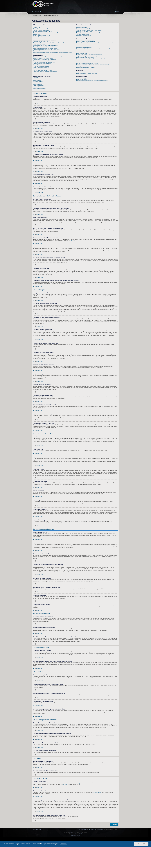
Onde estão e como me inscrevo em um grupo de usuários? (89, 30)
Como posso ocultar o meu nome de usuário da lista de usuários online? (48, 42)
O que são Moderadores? (81, 27)
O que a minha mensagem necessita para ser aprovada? (45, 71)
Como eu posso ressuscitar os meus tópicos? (43, 72)
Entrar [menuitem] (117, 11)
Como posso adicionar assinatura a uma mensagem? (44, 59)
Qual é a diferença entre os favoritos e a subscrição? (87, 63)
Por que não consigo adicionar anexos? (41, 66)
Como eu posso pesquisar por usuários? (85, 57)
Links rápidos (36, 11)
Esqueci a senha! (36, 34)
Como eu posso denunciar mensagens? (41, 68)
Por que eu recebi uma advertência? (40, 67)
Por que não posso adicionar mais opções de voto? (44, 62)
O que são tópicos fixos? (38, 85)
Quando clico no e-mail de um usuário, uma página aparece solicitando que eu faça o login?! (52, 52)
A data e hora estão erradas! (39, 44)
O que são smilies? (37, 80)
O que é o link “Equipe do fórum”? (83, 35)
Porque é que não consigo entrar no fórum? (42, 31)
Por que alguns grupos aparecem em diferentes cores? (88, 32)
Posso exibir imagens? (38, 81)
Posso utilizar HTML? (37, 78)
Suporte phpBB (78, 833)
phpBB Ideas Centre (97, 792)
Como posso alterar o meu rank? (40, 50)
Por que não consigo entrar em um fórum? (42, 64)
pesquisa (40, 803)
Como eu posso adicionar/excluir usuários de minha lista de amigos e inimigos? (93, 48)
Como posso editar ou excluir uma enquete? (42, 63)
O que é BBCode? (37, 77)
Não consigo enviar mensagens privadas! (85, 40)
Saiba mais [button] (63, 844)
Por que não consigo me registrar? (40, 28)
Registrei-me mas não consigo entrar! (41, 30)
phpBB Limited (82, 783)
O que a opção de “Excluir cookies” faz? (41, 36)
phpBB (72, 240)
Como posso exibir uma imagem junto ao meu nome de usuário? (46, 49)
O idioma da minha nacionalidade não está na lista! (43, 46)
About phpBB (66, 784)
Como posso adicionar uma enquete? (41, 60)
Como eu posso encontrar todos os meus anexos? (87, 73)
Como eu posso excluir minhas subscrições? (86, 67)
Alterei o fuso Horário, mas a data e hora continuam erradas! (46, 45)
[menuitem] (99, 829)
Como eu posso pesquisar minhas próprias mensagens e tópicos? (90, 58)
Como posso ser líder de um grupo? (84, 31)
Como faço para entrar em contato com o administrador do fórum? (90, 81)
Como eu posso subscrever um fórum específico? (87, 66)
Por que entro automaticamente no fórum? (42, 35)
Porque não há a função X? (82, 79)
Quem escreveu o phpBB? (82, 77)
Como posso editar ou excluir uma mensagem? (43, 58)
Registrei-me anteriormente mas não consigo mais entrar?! (45, 32)
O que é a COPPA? (37, 27)
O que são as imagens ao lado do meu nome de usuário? (45, 48)
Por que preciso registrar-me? (39, 26)
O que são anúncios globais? (39, 82)
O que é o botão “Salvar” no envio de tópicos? (43, 70)
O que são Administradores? (82, 26)
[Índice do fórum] (43, 4)
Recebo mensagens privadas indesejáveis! (85, 41)
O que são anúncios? (37, 84)
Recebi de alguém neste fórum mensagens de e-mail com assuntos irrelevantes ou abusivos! (96, 42)
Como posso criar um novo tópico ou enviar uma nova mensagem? (47, 56)
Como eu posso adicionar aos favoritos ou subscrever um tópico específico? (92, 64)
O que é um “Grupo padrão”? (82, 34)
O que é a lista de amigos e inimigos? (84, 47)
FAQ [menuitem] (42, 11)
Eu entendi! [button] (141, 844)
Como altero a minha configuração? (40, 41)
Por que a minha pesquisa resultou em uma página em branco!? (89, 56)
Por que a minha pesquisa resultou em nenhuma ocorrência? (89, 54)
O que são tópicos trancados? (39, 86)
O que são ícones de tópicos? (39, 88)
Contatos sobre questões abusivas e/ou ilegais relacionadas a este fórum (91, 80)
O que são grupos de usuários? (83, 28)
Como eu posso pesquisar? (82, 53)
